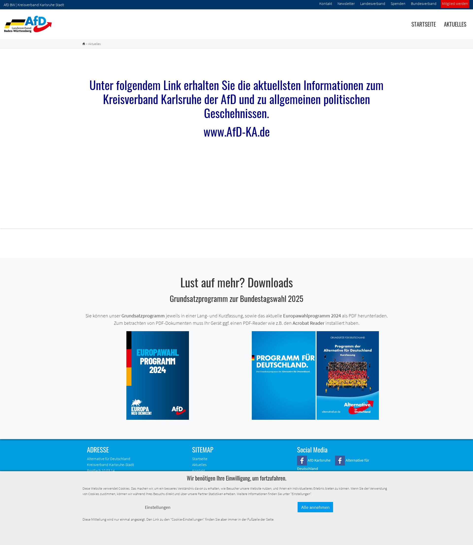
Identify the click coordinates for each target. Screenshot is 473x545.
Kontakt (198, 470)
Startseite (423, 24)
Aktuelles (455, 24)
